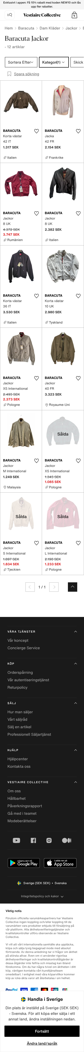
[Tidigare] (30, 587)
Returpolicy (17, 687)
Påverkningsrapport (24, 806)
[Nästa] (54, 587)
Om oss (14, 791)
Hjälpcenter (17, 759)
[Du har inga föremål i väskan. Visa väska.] (74, 15)
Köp (10, 664)
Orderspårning (20, 672)
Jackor (71, 28)
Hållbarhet (16, 798)
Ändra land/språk (42, 1043)
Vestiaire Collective (28, 782)
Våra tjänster (21, 632)
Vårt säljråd (17, 719)
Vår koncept (17, 640)
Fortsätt (42, 1031)
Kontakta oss (19, 766)
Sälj (11, 703)
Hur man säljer (20, 712)
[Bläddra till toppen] (72, 587)
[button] (74, 15)
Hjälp (12, 750)
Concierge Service (23, 648)
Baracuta (26, 28)
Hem (9, 28)
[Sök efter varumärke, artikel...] (9, 15)
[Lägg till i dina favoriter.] (36, 131)
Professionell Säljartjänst (29, 734)
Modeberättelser (21, 821)
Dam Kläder (50, 28)
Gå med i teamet (21, 813)
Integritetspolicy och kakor (40, 896)
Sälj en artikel (19, 727)
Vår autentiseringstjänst (28, 680)
